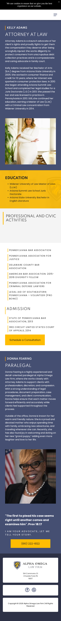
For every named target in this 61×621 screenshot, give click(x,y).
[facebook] (27, 590)
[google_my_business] (34, 590)
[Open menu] (55, 15)
